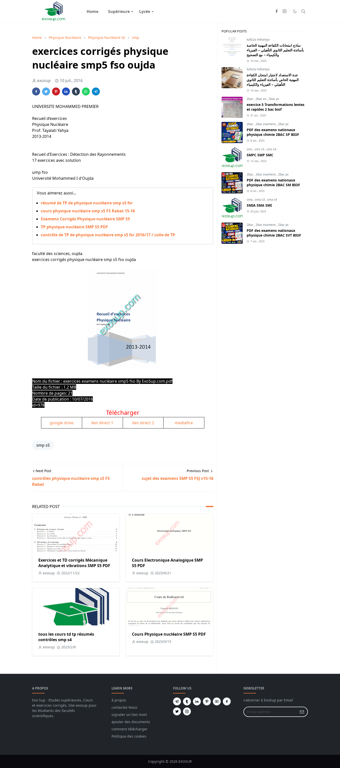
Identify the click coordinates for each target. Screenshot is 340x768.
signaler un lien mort (129, 714)
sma (250, 199)
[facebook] (277, 11)
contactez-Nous (124, 707)
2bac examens (266, 124)
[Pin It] (56, 91)
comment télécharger (130, 729)
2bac (250, 99)
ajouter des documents (131, 721)
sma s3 (260, 199)
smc (250, 149)
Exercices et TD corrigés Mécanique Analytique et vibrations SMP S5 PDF (74, 562)
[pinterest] (207, 701)
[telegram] (177, 701)
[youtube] (217, 701)
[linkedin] (197, 701)
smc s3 (260, 149)
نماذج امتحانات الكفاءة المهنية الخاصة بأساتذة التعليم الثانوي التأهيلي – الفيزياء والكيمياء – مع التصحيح (275, 50)
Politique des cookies (129, 736)
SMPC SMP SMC (260, 155)
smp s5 (43, 445)
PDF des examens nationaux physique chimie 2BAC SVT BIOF (274, 233)
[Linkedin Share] (66, 91)
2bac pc (274, 99)
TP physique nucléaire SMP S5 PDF (74, 227)
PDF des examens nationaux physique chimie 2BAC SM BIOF (273, 182)
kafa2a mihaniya (258, 39)
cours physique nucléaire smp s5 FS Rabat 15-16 (88, 211)
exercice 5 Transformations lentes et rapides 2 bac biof (275, 107)
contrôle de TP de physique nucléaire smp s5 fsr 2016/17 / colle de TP (108, 235)
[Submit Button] (301, 711)
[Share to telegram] (96, 91)
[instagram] (284, 11)
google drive (61, 423)
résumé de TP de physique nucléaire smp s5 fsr (87, 203)
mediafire (184, 423)
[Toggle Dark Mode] (295, 11)
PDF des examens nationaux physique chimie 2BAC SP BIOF (273, 132)
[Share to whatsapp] (86, 91)
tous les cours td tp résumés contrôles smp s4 (66, 636)
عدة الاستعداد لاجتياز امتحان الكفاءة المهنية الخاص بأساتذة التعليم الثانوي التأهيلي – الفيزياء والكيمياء (273, 80)
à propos (119, 700)
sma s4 (272, 199)
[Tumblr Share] (76, 91)
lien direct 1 (102, 423)
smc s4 (271, 149)
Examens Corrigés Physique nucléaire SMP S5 (85, 219)
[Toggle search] (303, 11)
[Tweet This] (46, 91)
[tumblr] (187, 701)
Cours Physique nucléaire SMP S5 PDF (169, 634)
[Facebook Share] (36, 91)
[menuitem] (92, 11)
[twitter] (177, 711)
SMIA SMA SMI (259, 205)
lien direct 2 (143, 423)
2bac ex (261, 99)
